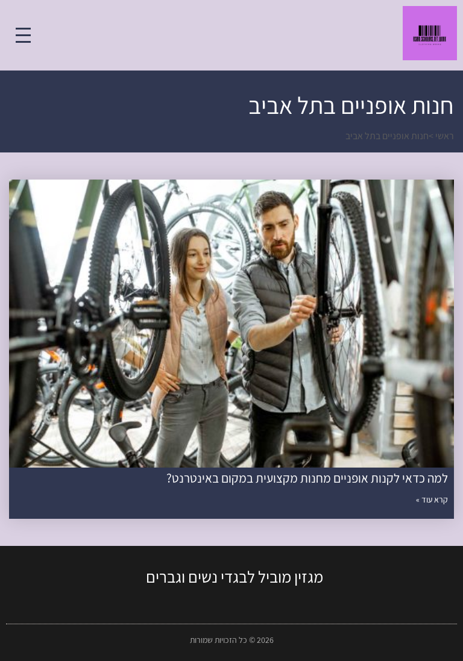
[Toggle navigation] (23, 35)
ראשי (444, 136)
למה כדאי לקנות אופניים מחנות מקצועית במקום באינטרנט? (307, 478)
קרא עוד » (432, 499)
